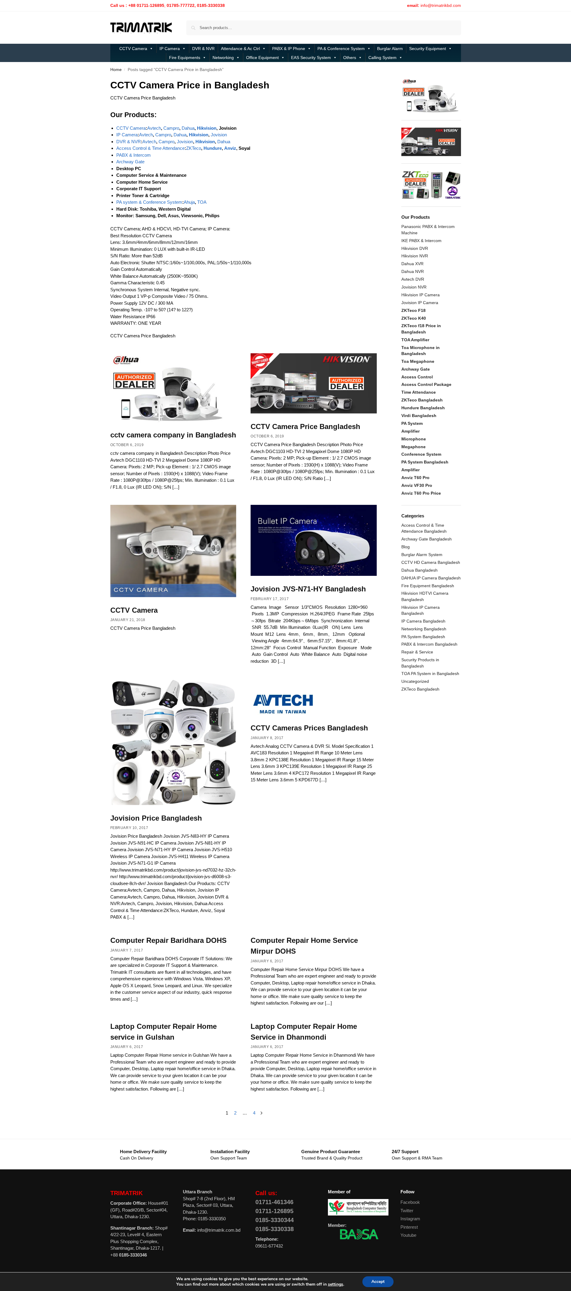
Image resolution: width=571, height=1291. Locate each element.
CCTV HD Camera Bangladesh (430, 562)
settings (335, 1284)
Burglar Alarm (390, 48)
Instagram (410, 1218)
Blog (405, 546)
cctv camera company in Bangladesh (173, 435)
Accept (378, 1281)
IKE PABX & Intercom (421, 240)
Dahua (188, 128)
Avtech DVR (412, 279)
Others (349, 57)
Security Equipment (427, 48)
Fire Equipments (184, 57)
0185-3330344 (274, 1220)
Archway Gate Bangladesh (426, 539)
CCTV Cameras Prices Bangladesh (309, 728)
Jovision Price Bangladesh (156, 818)
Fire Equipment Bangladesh (427, 585)
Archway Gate (130, 161)
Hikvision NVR (414, 255)
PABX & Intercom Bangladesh (429, 644)
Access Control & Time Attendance (150, 148)
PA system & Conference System (149, 202)
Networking (223, 57)
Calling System (382, 57)
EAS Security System (311, 57)
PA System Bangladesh (423, 636)
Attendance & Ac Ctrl (240, 48)
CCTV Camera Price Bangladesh (305, 426)
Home (116, 69)
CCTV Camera (133, 48)
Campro (171, 128)
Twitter (406, 1210)
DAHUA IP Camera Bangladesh (431, 578)
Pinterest (409, 1227)
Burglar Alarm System (421, 554)
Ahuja (189, 202)
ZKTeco (193, 148)
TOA (202, 202)
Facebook (410, 1202)
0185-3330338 (274, 1229)
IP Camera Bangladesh (423, 621)
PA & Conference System (341, 48)
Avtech (154, 128)
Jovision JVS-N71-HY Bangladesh (308, 589)
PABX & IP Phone (288, 48)
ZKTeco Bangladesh (420, 689)
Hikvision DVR (414, 248)
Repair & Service (417, 652)
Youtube (408, 1235)
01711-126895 (274, 1211)
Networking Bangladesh (423, 628)
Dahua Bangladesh (419, 570)
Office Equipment (262, 57)
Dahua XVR (412, 263)
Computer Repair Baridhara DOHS (168, 940)
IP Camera (169, 48)
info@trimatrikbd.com (441, 5)
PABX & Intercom (133, 155)
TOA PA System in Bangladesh (430, 673)
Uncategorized (415, 681)
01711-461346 (274, 1202)
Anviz (230, 148)
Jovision (219, 134)
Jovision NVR (414, 287)
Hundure (213, 148)
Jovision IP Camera (419, 302)
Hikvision (206, 128)
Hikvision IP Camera (420, 294)
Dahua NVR (412, 271)
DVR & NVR (203, 48)
